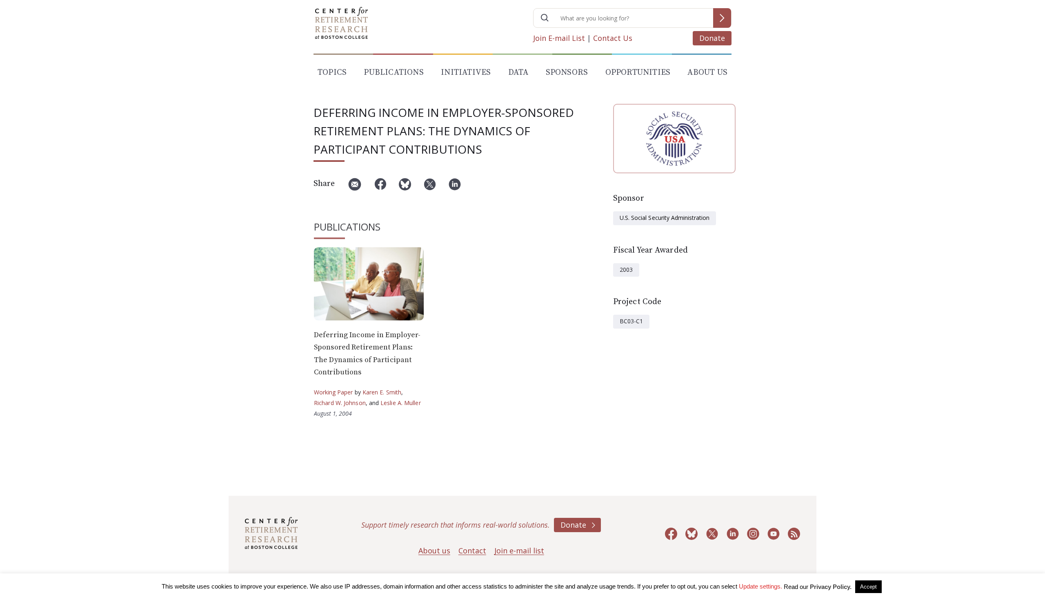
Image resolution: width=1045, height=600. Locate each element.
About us (434, 550)
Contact (472, 550)
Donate (712, 38)
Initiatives (466, 72)
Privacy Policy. (831, 586)
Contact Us (612, 38)
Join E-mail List (559, 38)
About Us (707, 72)
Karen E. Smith (381, 392)
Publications (393, 72)
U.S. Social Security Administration (664, 218)
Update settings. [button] (760, 586)
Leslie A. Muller (400, 403)
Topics (332, 72)
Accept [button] (868, 587)
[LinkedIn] (455, 187)
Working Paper (333, 392)
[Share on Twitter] (429, 187)
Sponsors (567, 72)
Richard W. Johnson (340, 403)
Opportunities (638, 72)
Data (518, 72)
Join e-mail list (519, 550)
